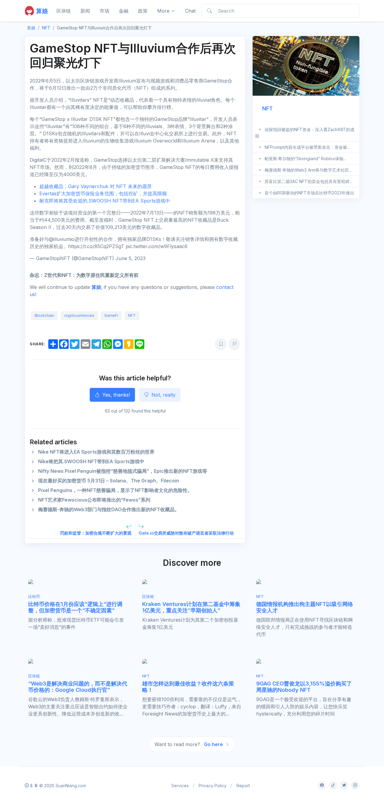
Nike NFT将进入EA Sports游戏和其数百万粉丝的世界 (96, 452)
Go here (214, 744)
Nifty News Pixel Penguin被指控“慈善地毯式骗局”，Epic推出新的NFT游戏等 (122, 471)
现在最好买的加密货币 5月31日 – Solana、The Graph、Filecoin (108, 481)
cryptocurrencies (79, 315)
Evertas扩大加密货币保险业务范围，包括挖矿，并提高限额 (103, 193)
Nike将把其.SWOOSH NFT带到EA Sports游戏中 (91, 461)
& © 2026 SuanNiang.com (57, 785)
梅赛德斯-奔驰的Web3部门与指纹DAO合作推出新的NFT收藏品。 (108, 509)
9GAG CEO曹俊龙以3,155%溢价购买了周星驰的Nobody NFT (304, 686)
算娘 (96, 287)
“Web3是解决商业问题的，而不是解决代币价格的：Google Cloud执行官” (77, 686)
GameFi (111, 315)
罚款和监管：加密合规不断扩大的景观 (95, 533)
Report (243, 785)
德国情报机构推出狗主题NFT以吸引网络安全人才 (304, 607)
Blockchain (44, 315)
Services (180, 785)
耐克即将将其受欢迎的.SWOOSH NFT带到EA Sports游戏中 (104, 201)
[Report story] (234, 344)
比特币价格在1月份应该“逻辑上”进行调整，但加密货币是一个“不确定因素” (75, 607)
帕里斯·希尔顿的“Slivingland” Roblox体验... (305, 158)
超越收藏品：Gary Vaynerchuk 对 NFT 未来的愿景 (95, 186)
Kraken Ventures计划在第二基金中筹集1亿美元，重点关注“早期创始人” (191, 607)
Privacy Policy (212, 785)
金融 (123, 11)
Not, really (163, 395)
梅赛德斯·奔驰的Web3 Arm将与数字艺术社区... (308, 169)
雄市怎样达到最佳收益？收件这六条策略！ (188, 686)
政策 (143, 11)
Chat (190, 11)
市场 (104, 11)
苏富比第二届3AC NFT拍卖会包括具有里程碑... (308, 181)
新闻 (85, 11)
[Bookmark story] (221, 344)
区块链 (63, 11)
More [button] (163, 11)
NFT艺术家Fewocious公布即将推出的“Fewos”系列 (94, 500)
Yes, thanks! (115, 395)
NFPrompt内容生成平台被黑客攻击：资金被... (307, 147)
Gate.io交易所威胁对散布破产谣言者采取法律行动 (186, 533)
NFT (46, 27)
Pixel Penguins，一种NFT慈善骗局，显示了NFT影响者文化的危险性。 (115, 490)
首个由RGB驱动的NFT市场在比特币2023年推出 (309, 192)
